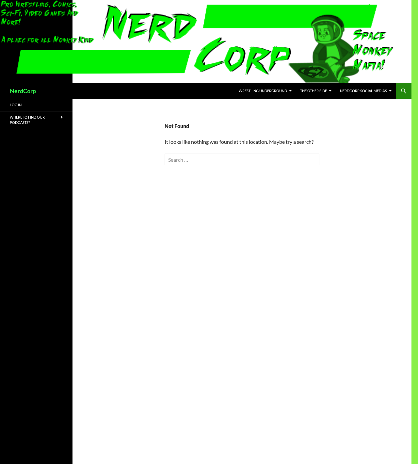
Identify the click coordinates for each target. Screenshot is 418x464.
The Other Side (313, 91)
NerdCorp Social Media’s (363, 91)
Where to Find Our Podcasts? (27, 120)
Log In (16, 105)
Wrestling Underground (263, 91)
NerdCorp (23, 90)
